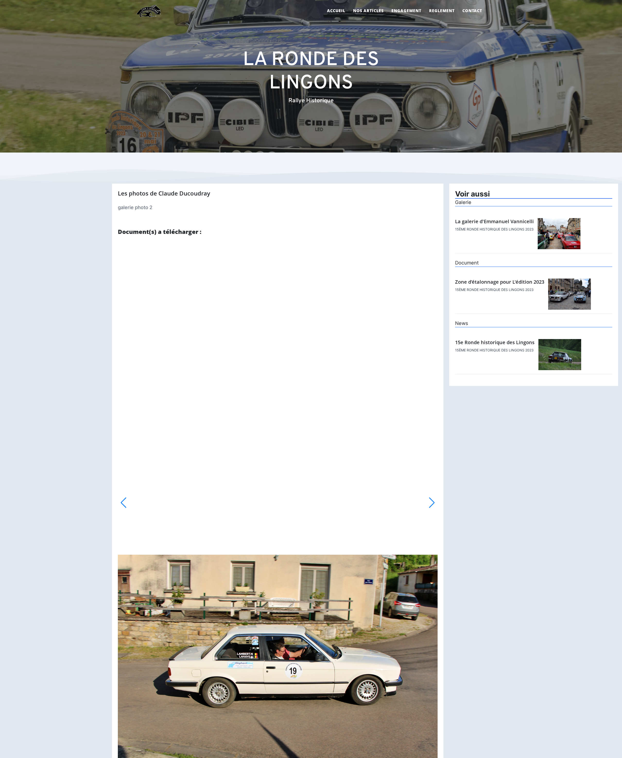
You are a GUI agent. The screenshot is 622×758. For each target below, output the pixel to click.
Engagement (406, 10)
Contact (472, 10)
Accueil (336, 10)
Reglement (442, 10)
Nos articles (368, 10)
